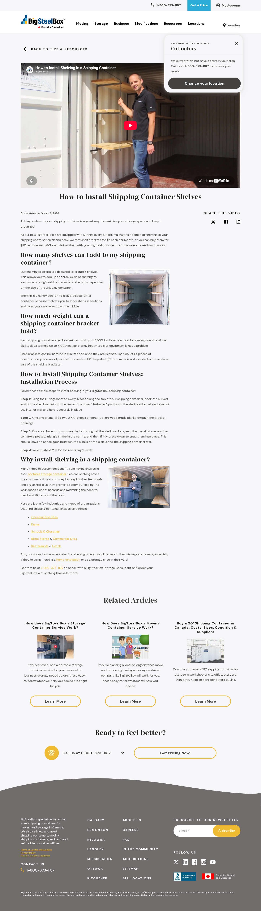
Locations (196, 23)
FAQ (126, 840)
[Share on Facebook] (226, 222)
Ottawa (95, 869)
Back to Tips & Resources (59, 49)
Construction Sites (44, 517)
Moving (82, 23)
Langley (95, 849)
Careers (131, 830)
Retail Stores (40, 539)
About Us (132, 820)
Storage (101, 23)
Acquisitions (136, 859)
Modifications (146, 23)
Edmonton (97, 830)
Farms (35, 524)
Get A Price (199, 5)
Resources (173, 23)
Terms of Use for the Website (36, 849)
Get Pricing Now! (175, 752)
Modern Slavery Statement (35, 855)
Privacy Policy (28, 852)
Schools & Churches (45, 531)
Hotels (56, 546)
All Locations (137, 878)
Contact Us (32, 864)
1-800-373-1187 (52, 568)
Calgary (95, 820)
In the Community (140, 849)
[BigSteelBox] (43, 22)
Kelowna (96, 840)
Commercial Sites (65, 539)
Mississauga (99, 859)
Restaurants (40, 546)
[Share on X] (213, 222)
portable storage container (47, 474)
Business (121, 23)
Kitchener (97, 878)
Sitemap (131, 869)
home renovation (68, 560)
